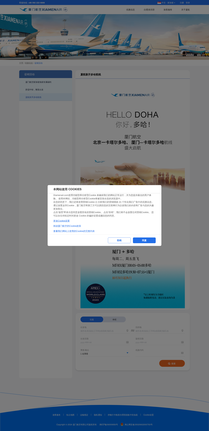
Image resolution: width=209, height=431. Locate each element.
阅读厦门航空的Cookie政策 (67, 225)
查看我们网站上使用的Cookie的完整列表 (74, 231)
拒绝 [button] (119, 240)
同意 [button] (144, 240)
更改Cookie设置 (61, 220)
